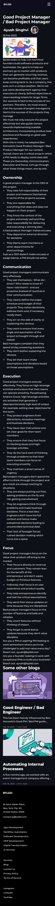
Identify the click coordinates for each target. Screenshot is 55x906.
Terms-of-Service (12, 878)
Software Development (16, 836)
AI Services (9, 849)
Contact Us (9, 869)
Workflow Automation (15, 832)
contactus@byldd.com (15, 817)
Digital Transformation (15, 845)
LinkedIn (8, 892)
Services (8, 860)
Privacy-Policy (11, 873)
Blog (6, 864)
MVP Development (14, 841)
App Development (13, 827)
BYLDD (7, 4)
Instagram (9, 888)
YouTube (8, 897)
